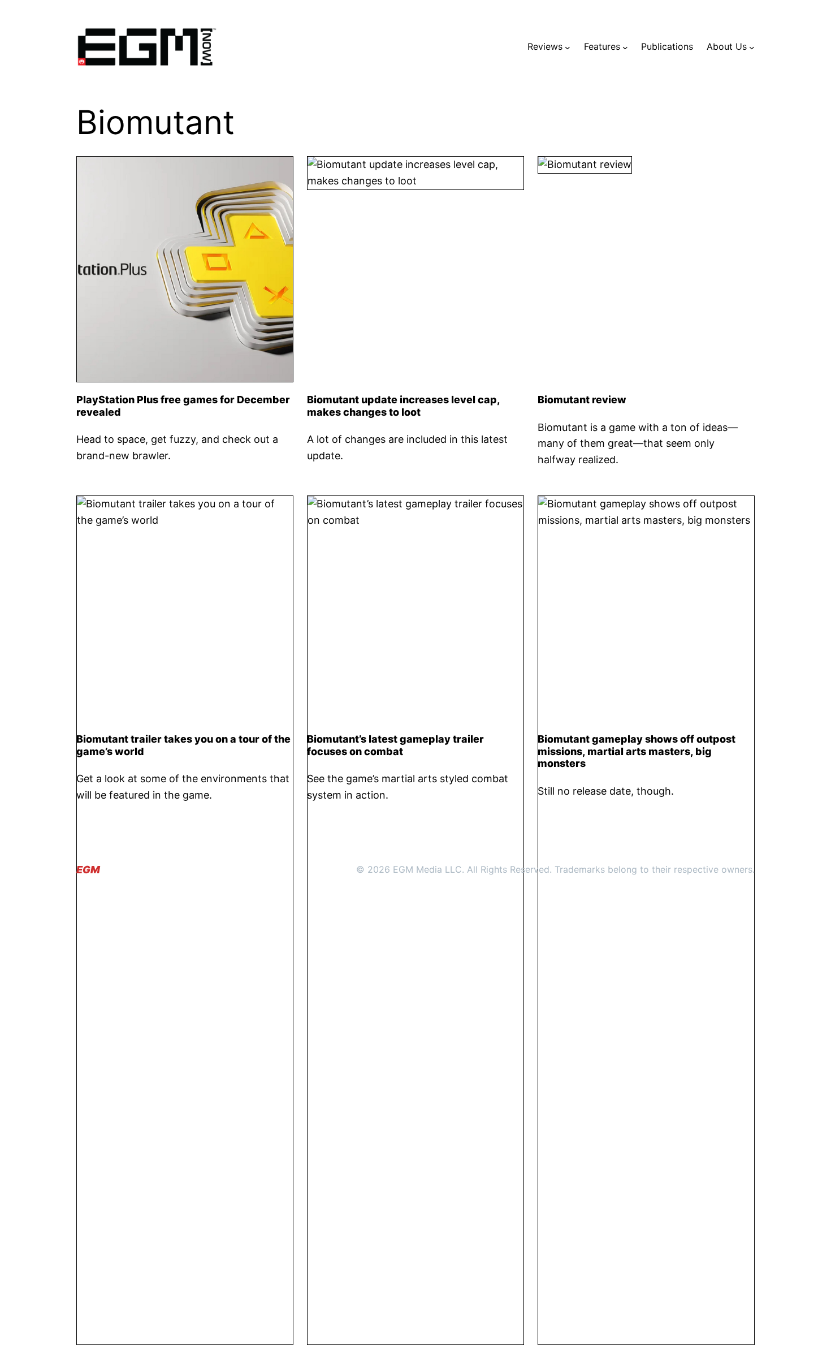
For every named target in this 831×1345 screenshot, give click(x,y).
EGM (88, 870)
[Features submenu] (625, 47)
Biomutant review (582, 400)
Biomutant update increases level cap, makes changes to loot (403, 406)
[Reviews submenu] (567, 47)
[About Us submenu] (752, 47)
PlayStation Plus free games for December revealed (183, 406)
